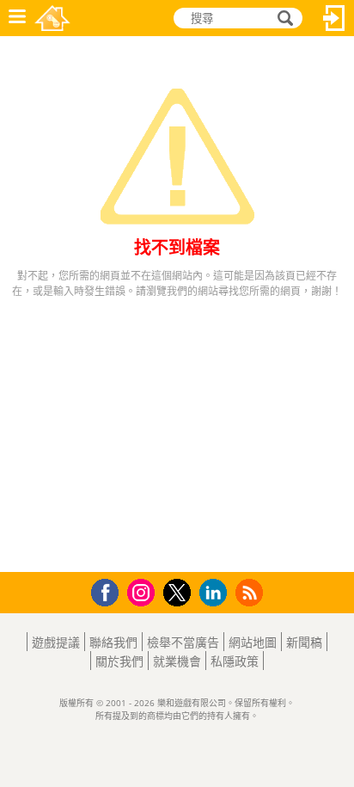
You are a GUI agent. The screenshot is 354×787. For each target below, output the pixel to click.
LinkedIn (216, 593)
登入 (334, 18)
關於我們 (119, 661)
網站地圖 (253, 642)
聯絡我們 (113, 642)
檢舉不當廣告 (183, 642)
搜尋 (283, 18)
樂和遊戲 (52, 18)
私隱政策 (235, 661)
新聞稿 (304, 642)
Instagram (143, 591)
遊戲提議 (56, 642)
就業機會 (177, 661)
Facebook (110, 590)
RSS (251, 592)
